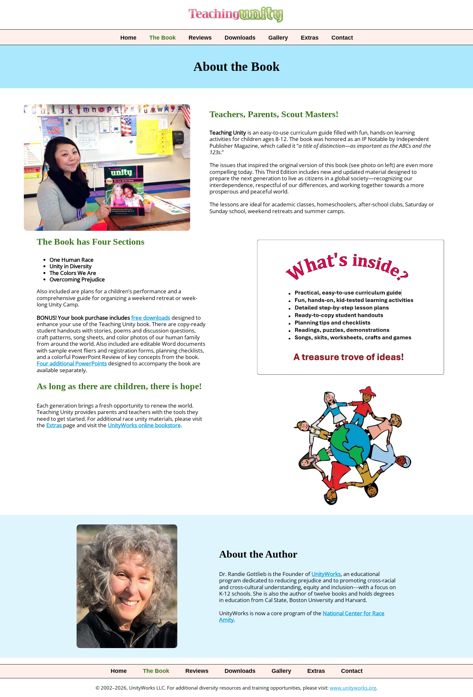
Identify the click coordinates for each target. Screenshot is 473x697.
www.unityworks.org (353, 687)
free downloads (150, 317)
